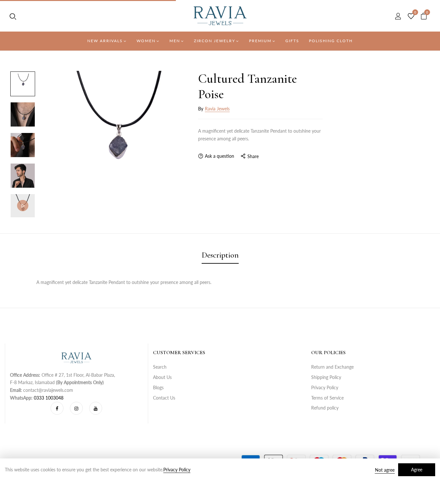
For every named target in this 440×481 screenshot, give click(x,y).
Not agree (385, 470)
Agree (416, 469)
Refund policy (325, 407)
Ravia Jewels (217, 108)
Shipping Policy (326, 377)
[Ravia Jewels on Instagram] (76, 408)
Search (160, 367)
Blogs (158, 387)
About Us (162, 377)
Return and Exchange (332, 367)
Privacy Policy (324, 387)
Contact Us (164, 398)
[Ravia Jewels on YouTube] (95, 408)
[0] (411, 16)
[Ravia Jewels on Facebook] (57, 408)
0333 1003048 (48, 398)
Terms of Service (327, 398)
